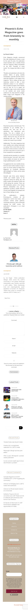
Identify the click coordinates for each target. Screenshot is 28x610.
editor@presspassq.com (14, 544)
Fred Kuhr (8, 238)
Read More (7, 298)
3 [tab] (13, 306)
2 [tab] (11, 306)
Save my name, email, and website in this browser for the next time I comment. (14, 365)
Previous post (7, 218)
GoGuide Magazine (9, 477)
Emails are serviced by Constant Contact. (15, 586)
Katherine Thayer (8, 494)
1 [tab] (10, 306)
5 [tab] (16, 306)
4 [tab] (14, 306)
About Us (14, 526)
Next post (21, 218)
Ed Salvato (7, 503)
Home (14, 523)
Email (14, 345)
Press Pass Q (14, 1)
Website (14, 353)
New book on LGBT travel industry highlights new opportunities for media (13, 504)
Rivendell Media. (18, 605)
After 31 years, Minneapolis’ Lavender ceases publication (17, 416)
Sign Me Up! (14, 591)
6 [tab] (17, 306)
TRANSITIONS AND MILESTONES (16, 390)
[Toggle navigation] (17, 17)
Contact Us (14, 530)
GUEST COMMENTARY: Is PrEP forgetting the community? (14, 478)
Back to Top (14, 533)
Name (14, 338)
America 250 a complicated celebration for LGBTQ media (17, 399)
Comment (14, 320)
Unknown (6, 483)
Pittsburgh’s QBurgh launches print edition (17, 407)
